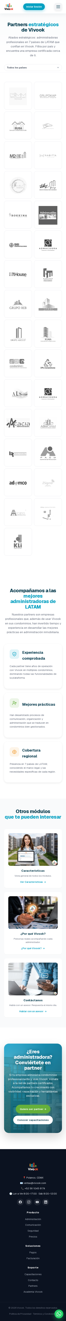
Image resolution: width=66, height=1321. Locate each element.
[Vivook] (9, 6)
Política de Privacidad (20, 1313)
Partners (33, 1285)
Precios (33, 1236)
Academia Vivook (33, 1291)
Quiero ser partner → (33, 1109)
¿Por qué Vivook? (33, 948)
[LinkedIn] (45, 1202)
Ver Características (33, 881)
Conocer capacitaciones (33, 1120)
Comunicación (33, 1224)
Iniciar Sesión (34, 6)
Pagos (33, 1252)
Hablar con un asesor (33, 1011)
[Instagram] (28, 1202)
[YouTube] (37, 1202)
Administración (33, 1219)
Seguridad (33, 1230)
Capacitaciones (33, 1274)
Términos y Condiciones (45, 1313)
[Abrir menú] (58, 6)
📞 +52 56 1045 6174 (33, 1188)
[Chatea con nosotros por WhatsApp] (58, 1314)
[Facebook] (20, 1202)
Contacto (33, 1280)
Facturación (33, 1258)
